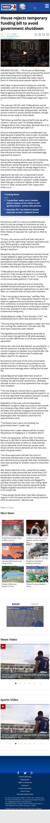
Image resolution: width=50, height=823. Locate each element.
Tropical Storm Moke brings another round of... (12, 539)
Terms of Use (25, 791)
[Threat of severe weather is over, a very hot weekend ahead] (37, 574)
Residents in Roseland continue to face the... (34, 562)
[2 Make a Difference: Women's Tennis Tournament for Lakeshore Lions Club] (13, 574)
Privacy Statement (25, 788)
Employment (25, 780)
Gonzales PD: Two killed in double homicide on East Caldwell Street (22, 211)
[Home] (9, 7)
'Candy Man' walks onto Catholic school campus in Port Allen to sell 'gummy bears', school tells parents (23, 203)
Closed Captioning (25, 777)
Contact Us (25, 785)
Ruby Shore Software (35, 808)
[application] (25, 53)
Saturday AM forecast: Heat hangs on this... (11, 562)
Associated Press (9, 38)
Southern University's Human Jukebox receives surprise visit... (36, 540)
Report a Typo (7, 507)
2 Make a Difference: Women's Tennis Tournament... (9, 586)
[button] (25, 53)
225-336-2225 (16, 800)
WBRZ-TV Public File (25, 782)
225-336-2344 (26, 802)
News (14, 34)
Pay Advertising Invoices (25, 794)
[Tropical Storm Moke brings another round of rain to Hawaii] (13, 528)
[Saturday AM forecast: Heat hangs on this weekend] (13, 551)
